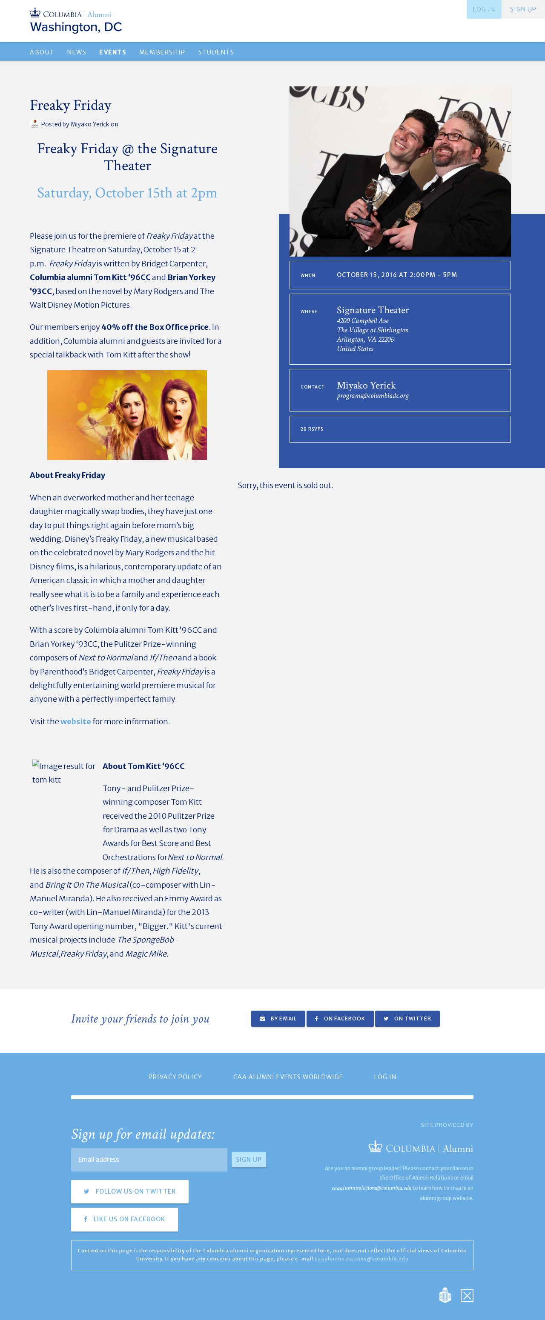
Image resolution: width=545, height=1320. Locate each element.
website (75, 721)
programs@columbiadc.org (373, 395)
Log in (484, 9)
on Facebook (344, 1018)
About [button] (42, 52)
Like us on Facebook (128, 1219)
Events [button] (112, 52)
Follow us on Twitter (135, 1191)
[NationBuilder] (449, 1295)
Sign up (523, 9)
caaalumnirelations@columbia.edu (371, 1188)
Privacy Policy (175, 1077)
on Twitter (412, 1018)
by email (283, 1018)
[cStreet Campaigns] (467, 1295)
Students (216, 52)
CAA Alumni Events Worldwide (288, 1077)
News (76, 52)
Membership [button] (162, 52)
